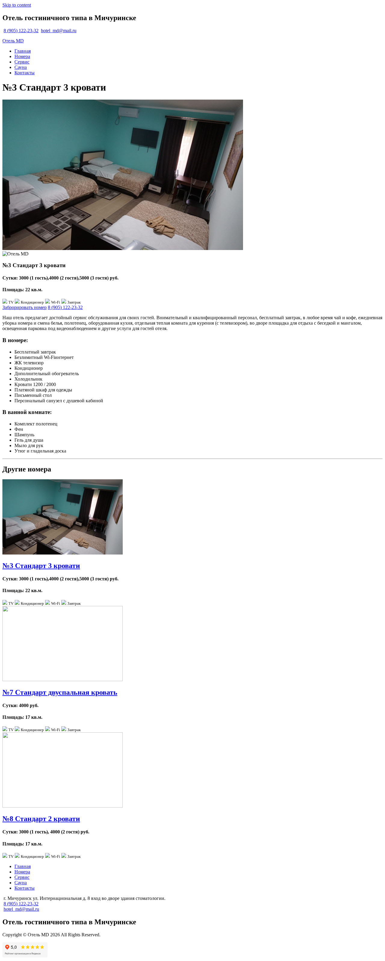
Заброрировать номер (24, 307)
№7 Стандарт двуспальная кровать (59, 692)
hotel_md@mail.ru (58, 30)
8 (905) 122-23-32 (21, 30)
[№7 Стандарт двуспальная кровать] (62, 679)
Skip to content (16, 5)
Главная (22, 51)
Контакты (24, 72)
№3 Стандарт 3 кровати (41, 566)
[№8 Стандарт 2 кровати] (62, 805)
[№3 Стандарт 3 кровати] (62, 552)
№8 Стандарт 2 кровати (41, 819)
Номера (22, 56)
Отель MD (13, 40)
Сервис (21, 61)
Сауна (20, 67)
